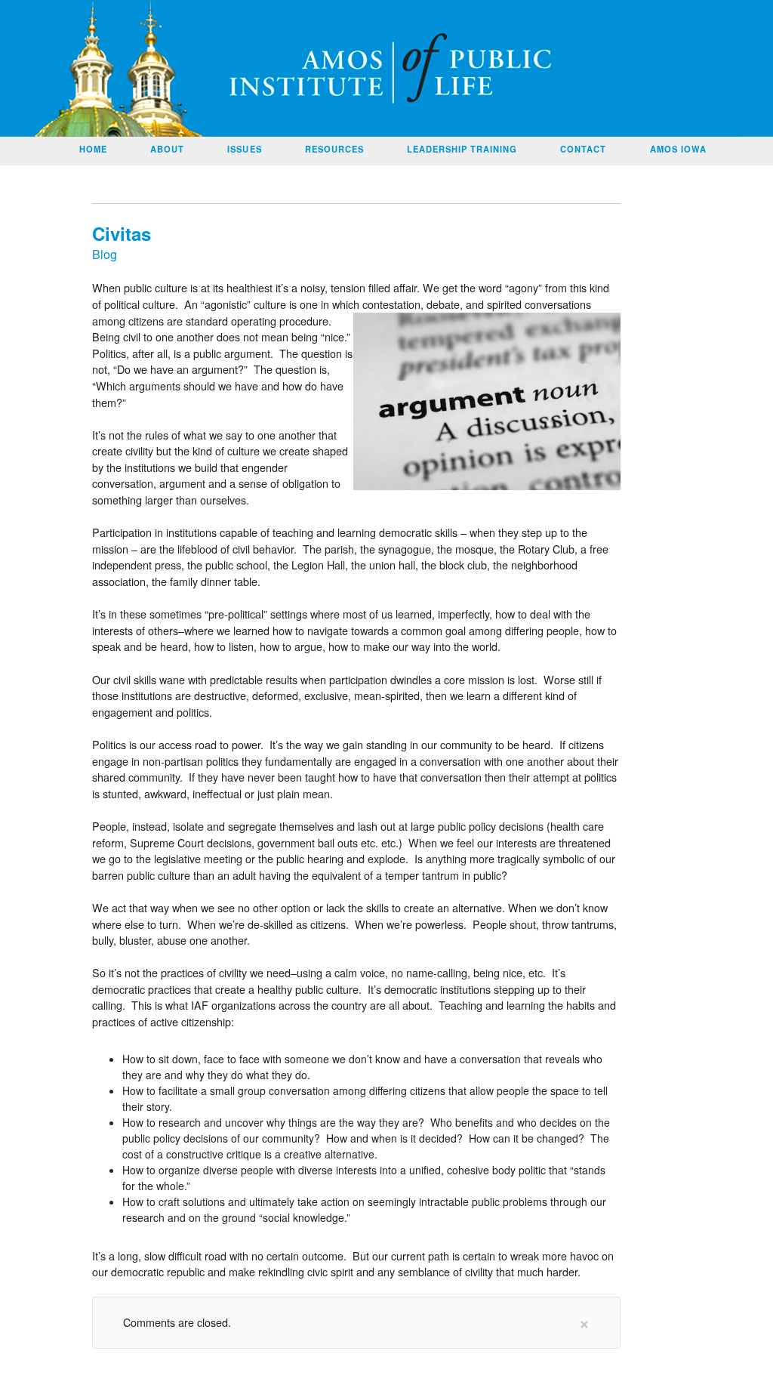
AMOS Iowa (678, 149)
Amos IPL (386, 68)
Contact (583, 149)
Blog (104, 254)
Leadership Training (462, 149)
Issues (244, 149)
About (167, 149)
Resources (334, 149)
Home (93, 149)
